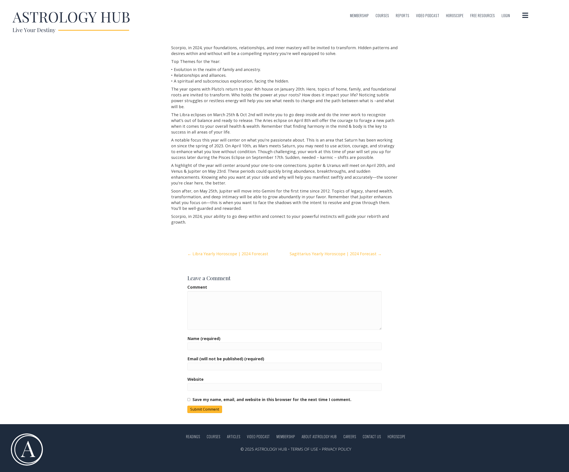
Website (195, 379)
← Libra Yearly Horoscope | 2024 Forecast (227, 253)
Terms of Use (304, 449)
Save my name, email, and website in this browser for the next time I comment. (271, 399)
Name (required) (203, 338)
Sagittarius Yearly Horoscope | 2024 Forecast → (336, 253)
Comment (197, 287)
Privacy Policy (336, 449)
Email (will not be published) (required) (225, 358)
